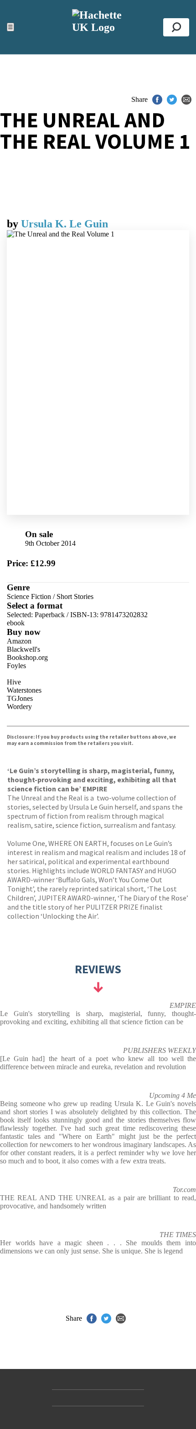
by (14, 224)
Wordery (19, 706)
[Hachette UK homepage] (98, 27)
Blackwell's (23, 649)
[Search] (176, 27)
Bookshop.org (27, 657)
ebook (16, 623)
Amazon (19, 641)
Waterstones (24, 690)
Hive (14, 682)
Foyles (16, 665)
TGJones (20, 698)
